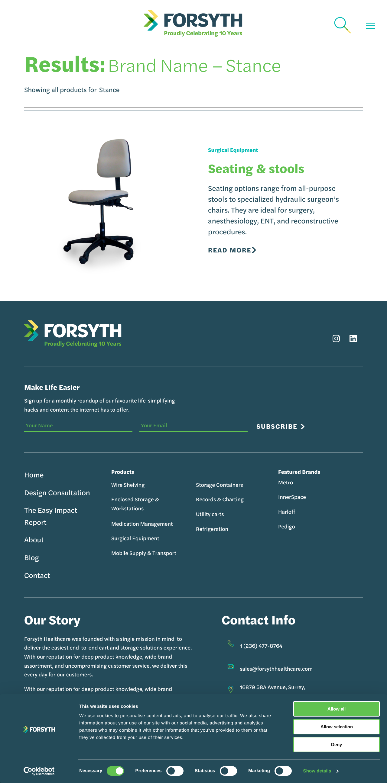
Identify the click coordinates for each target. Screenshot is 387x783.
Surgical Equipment (233, 150)
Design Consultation (57, 492)
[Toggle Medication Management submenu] (177, 524)
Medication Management (142, 524)
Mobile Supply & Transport (143, 553)
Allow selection (336, 726)
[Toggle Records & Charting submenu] (248, 499)
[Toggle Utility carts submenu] (228, 514)
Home (34, 475)
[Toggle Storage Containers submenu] (247, 485)
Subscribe (277, 426)
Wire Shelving (128, 485)
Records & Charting (220, 499)
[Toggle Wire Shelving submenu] (149, 485)
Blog (31, 557)
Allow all (336, 708)
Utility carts (210, 514)
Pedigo (286, 526)
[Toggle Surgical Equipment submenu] (163, 538)
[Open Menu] (370, 25)
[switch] (175, 771)
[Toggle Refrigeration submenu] (232, 529)
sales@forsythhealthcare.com (276, 668)
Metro (285, 482)
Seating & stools (256, 168)
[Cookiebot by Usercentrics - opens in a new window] (39, 771)
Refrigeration (212, 529)
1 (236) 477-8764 (261, 646)
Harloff (286, 511)
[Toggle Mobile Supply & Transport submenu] (180, 553)
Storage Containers (219, 485)
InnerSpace (292, 497)
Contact (37, 575)
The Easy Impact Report (50, 516)
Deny (336, 744)
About (34, 539)
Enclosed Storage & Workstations (135, 504)
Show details (317, 771)
